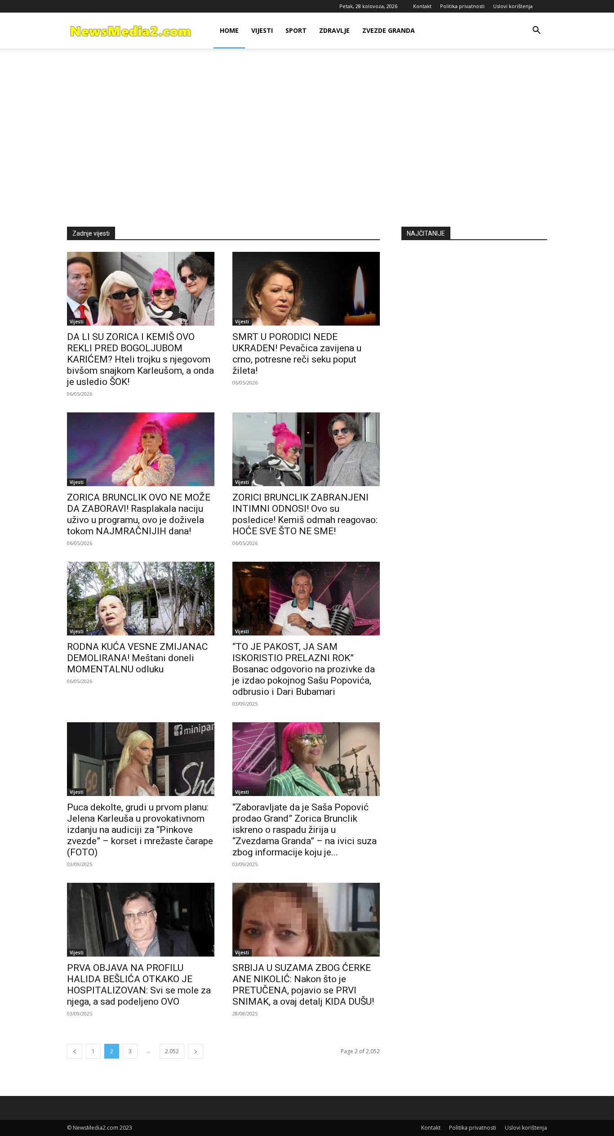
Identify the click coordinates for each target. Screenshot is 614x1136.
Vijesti (262, 30)
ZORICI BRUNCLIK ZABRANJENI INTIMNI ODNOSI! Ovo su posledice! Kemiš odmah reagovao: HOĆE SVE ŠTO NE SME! (305, 514)
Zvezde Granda (388, 30)
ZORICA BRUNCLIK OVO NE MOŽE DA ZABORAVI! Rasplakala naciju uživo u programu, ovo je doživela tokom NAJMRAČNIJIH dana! (138, 514)
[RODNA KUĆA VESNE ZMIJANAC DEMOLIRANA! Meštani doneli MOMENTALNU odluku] (140, 598)
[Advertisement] (307, 138)
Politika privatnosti (462, 6)
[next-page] (195, 1051)
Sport (296, 30)
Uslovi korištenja (513, 6)
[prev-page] (74, 1051)
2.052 (172, 1051)
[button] (536, 31)
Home (229, 30)
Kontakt (422, 6)
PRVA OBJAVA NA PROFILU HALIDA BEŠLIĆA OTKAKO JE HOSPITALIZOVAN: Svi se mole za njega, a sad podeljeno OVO (139, 984)
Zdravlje (334, 30)
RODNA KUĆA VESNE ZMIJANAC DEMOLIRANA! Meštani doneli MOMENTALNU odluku (137, 658)
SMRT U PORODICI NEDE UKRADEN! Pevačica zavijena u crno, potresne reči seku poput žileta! (296, 353)
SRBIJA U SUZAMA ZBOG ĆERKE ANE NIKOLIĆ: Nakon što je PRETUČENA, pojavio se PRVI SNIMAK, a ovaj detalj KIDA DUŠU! (303, 984)
